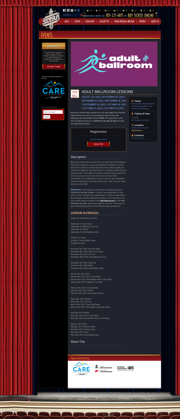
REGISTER (98, 144)
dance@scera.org (137, 138)
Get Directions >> (137, 130)
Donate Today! (53, 66)
